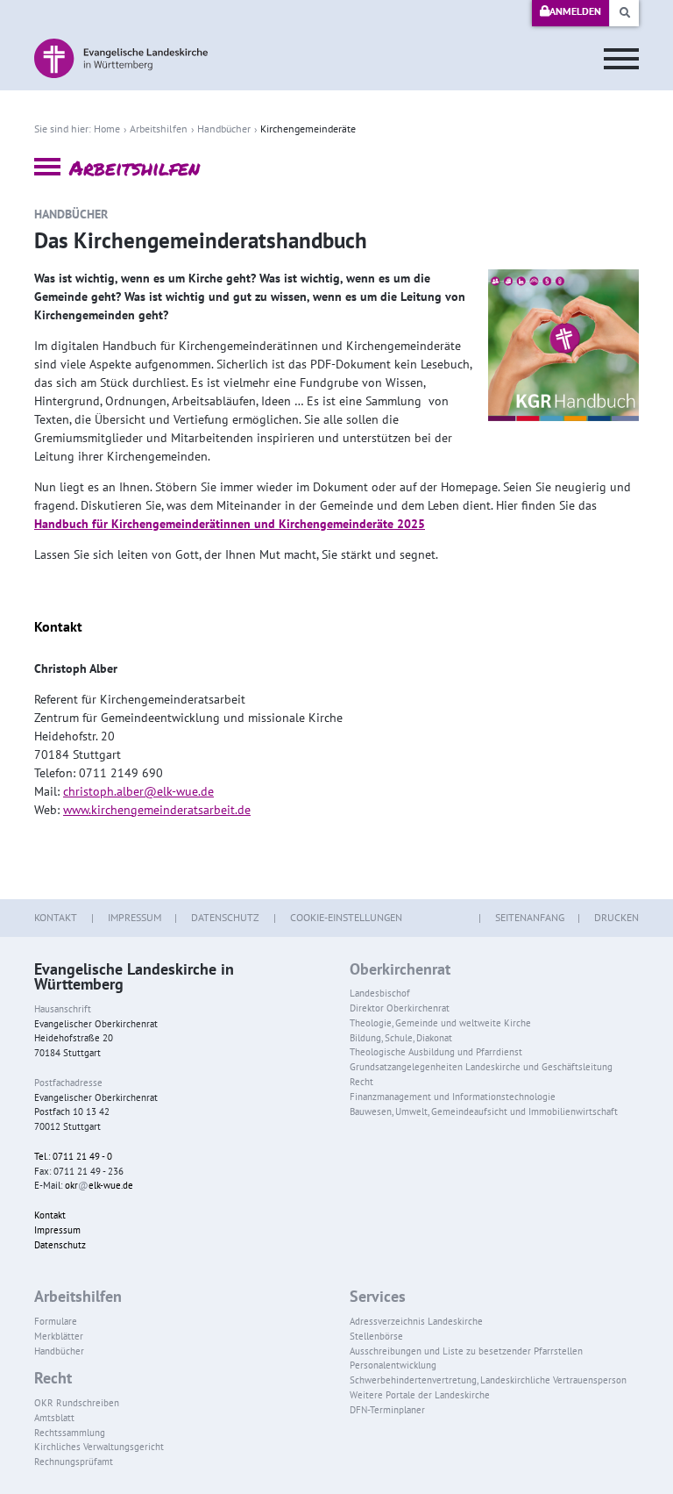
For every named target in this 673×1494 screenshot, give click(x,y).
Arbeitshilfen (159, 128)
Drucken (616, 917)
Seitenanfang (529, 917)
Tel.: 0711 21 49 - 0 (73, 1156)
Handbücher (224, 128)
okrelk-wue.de (99, 1185)
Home (107, 128)
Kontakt (55, 917)
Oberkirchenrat (400, 969)
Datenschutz (225, 917)
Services (378, 1297)
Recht (53, 1378)
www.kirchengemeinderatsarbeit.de (157, 810)
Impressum (134, 917)
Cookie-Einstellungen (346, 917)
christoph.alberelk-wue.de (138, 791)
